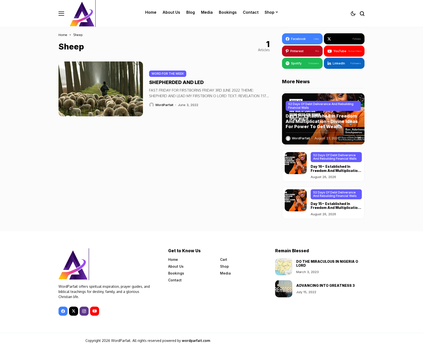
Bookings (176, 273)
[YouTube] (94, 311)
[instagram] (84, 311)
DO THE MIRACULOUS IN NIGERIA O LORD (327, 263)
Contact (175, 280)
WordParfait (164, 105)
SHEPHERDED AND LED (176, 82)
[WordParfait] (83, 13)
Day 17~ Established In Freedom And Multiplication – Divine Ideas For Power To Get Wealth (322, 121)
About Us (176, 266)
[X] (73, 311)
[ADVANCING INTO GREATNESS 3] (283, 288)
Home (63, 35)
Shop (224, 266)
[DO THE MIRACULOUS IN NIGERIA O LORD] (283, 266)
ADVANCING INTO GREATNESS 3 (325, 285)
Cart (223, 259)
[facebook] (63, 311)
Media (225, 273)
